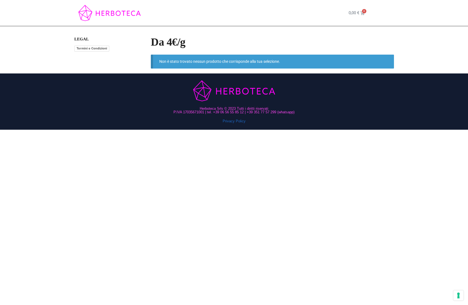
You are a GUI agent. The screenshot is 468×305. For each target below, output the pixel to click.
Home (202, 13)
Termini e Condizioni (91, 48)
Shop (220, 13)
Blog (265, 13)
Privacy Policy (234, 121)
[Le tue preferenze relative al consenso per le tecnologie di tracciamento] (458, 295)
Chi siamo (243, 13)
